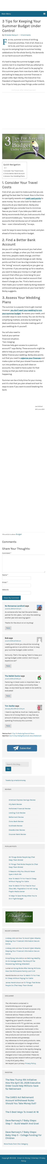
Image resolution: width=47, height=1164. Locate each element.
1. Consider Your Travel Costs (13, 171)
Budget (19, 534)
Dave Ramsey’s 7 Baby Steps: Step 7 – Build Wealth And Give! (22, 1122)
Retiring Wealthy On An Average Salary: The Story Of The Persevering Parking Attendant (22, 961)
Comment (6, 553)
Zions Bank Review (16, 821)
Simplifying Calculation (14, 958)
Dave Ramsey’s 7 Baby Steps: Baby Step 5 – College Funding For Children (23, 1135)
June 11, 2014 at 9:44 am (13, 641)
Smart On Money (23, 5)
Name (5, 575)
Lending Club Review (17, 813)
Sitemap (34, 1158)
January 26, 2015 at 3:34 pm (15, 709)
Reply (8, 628)
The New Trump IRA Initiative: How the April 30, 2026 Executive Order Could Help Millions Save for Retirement (22, 1084)
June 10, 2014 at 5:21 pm (13, 609)
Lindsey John (10, 938)
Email (5, 582)
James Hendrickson (13, 982)
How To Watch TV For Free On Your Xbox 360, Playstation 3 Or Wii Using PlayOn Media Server (23, 888)
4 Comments (26, 35)
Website (5, 590)
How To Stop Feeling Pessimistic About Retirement (25, 736)
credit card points (33, 198)
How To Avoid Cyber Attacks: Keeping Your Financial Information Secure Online (23, 941)
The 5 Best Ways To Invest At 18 (22, 1112)
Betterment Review (16, 817)
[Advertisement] (23, 111)
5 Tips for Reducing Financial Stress (23, 733)
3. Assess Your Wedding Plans (14, 176)
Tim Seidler (10, 706)
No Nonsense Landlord (15, 606)
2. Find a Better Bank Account (14, 173)
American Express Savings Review (22, 800)
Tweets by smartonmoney (15, 780)
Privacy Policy (30, 1063)
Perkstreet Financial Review (19, 808)
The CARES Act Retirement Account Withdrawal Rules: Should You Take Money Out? (20, 1100)
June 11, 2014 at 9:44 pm (13, 679)
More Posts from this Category (16, 1144)
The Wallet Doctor (12, 676)
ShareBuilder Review (17, 830)
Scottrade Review (15, 826)
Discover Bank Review (17, 834)
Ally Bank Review (15, 804)
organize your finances (31, 358)
